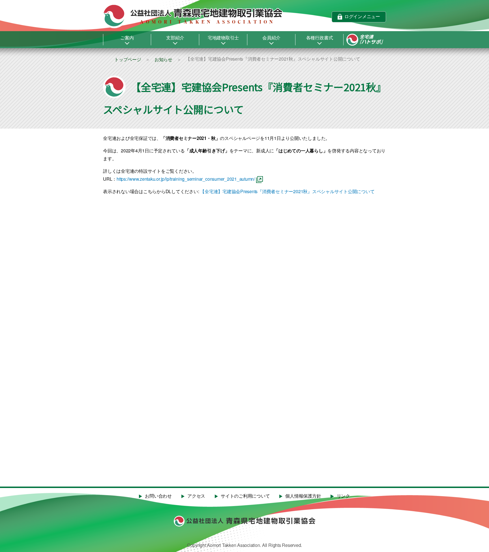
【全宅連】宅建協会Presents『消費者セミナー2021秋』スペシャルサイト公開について (287, 191)
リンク (343, 496)
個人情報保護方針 (303, 496)
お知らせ (163, 59)
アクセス (196, 496)
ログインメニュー (362, 16)
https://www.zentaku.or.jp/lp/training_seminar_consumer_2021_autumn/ (186, 179)
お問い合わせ (158, 496)
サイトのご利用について (245, 496)
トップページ (127, 59)
